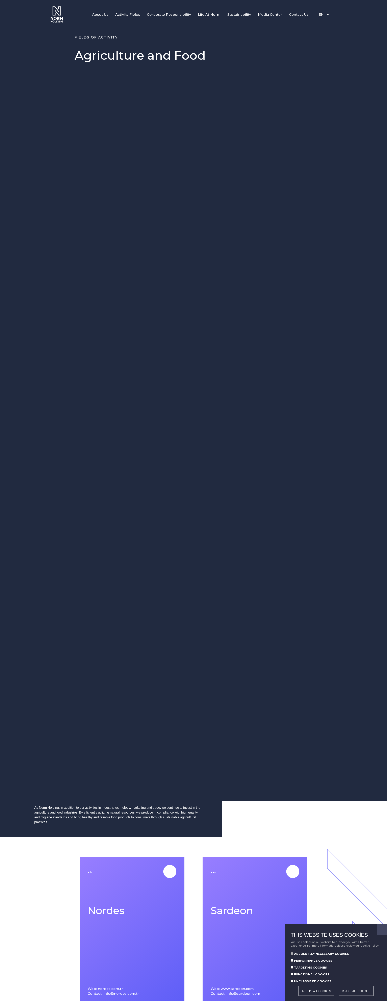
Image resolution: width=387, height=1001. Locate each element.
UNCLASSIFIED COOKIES (312, 981)
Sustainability (239, 14)
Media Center (270, 14)
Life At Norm (209, 14)
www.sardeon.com (237, 989)
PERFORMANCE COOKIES (313, 960)
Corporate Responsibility (169, 14)
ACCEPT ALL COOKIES (316, 991)
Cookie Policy (369, 945)
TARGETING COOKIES (310, 967)
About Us (100, 14)
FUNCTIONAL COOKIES (311, 974)
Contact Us (299, 14)
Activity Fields (127, 14)
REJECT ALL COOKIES (356, 991)
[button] (323, 14)
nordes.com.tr (110, 989)
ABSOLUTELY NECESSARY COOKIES (321, 954)
